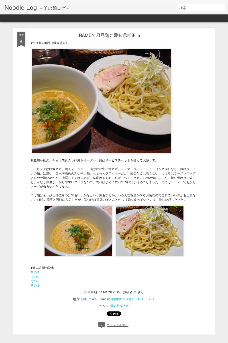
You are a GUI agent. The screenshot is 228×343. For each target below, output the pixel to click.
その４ (35, 272)
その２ (35, 281)
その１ (35, 285)
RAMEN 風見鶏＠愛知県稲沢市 (109, 35)
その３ (35, 276)
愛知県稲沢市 (119, 305)
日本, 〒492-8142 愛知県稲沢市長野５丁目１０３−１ (118, 299)
